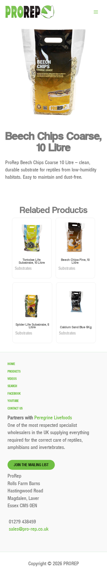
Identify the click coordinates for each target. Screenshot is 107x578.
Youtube (13, 401)
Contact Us (15, 408)
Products (14, 371)
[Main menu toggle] (96, 12)
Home (11, 364)
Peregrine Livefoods (53, 418)
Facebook (14, 393)
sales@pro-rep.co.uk (28, 529)
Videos (12, 379)
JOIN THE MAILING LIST (31, 465)
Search (12, 386)
